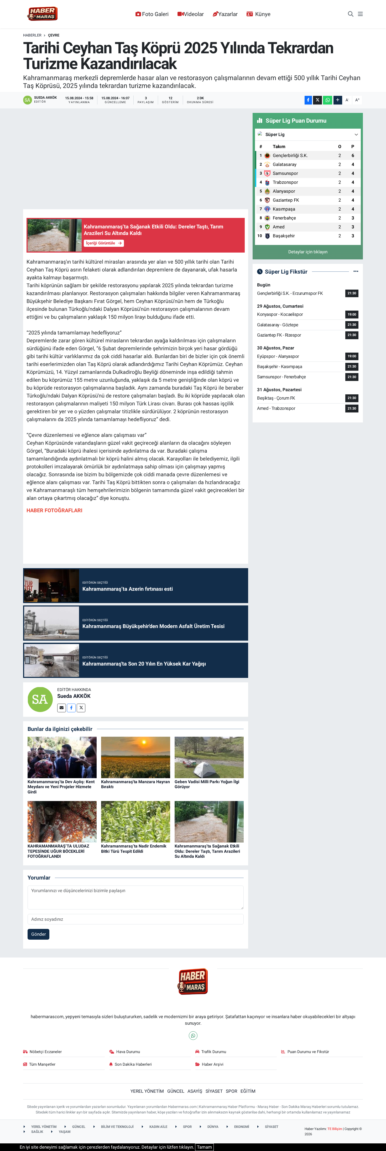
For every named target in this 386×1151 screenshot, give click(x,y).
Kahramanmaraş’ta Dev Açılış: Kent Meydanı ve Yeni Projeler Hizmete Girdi (61, 786)
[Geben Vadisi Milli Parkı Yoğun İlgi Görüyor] (209, 757)
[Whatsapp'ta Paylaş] (327, 100)
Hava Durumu (128, 1051)
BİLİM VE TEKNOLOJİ (117, 1127)
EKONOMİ (241, 1127)
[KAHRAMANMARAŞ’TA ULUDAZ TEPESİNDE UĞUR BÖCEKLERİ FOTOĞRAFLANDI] (62, 821)
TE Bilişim (334, 1129)
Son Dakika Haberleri (133, 1064)
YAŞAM (64, 1132)
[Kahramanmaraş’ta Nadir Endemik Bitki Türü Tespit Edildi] (135, 821)
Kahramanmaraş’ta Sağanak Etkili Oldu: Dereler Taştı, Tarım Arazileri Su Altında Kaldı (207, 851)
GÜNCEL (175, 1091)
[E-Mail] (61, 708)
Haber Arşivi (212, 1064)
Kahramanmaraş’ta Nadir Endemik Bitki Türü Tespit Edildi (133, 849)
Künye (262, 14)
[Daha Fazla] (337, 100)
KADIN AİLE (158, 1127)
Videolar (194, 14)
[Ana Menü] (360, 14)
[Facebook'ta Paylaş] (308, 100)
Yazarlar (228, 14)
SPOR (231, 1091)
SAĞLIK (36, 1132)
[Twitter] (81, 708)
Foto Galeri (155, 14)
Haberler (32, 35)
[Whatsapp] (193, 1035)
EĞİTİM (248, 1091)
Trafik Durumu (213, 1051)
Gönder (38, 934)
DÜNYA (212, 1127)
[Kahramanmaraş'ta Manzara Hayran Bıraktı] (135, 757)
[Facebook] (71, 708)
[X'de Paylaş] (317, 100)
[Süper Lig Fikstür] (355, 271)
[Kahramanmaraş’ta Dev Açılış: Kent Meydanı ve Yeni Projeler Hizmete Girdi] (62, 757)
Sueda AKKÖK (74, 696)
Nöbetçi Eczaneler (46, 1051)
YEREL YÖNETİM (147, 1091)
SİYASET (214, 1091)
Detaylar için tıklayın (307, 251)
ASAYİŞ (194, 1091)
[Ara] (350, 14)
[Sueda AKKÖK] (40, 699)
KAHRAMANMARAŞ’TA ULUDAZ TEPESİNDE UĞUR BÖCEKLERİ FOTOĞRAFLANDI (58, 851)
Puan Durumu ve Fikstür (308, 1051)
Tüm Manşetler (42, 1064)
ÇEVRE (53, 35)
